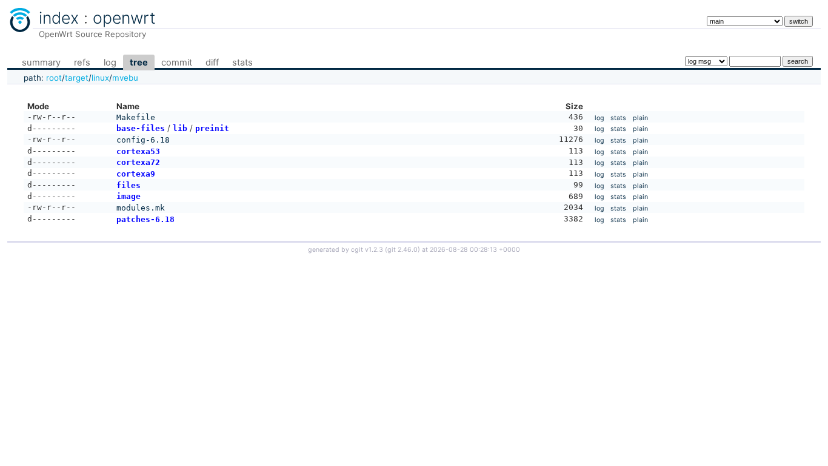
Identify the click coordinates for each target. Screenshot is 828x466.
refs (82, 62)
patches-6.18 (145, 219)
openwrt (124, 17)
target (76, 78)
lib (180, 128)
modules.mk (140, 207)
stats (242, 62)
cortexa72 (138, 162)
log (110, 62)
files (128, 185)
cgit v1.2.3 (367, 250)
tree (139, 62)
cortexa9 (135, 173)
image (128, 196)
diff (212, 62)
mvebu (125, 78)
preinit (212, 128)
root (54, 78)
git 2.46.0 (402, 250)
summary (41, 62)
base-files (140, 128)
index (59, 17)
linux (100, 78)
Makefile (135, 117)
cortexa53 (138, 151)
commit (176, 62)
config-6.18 (143, 139)
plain (640, 118)
